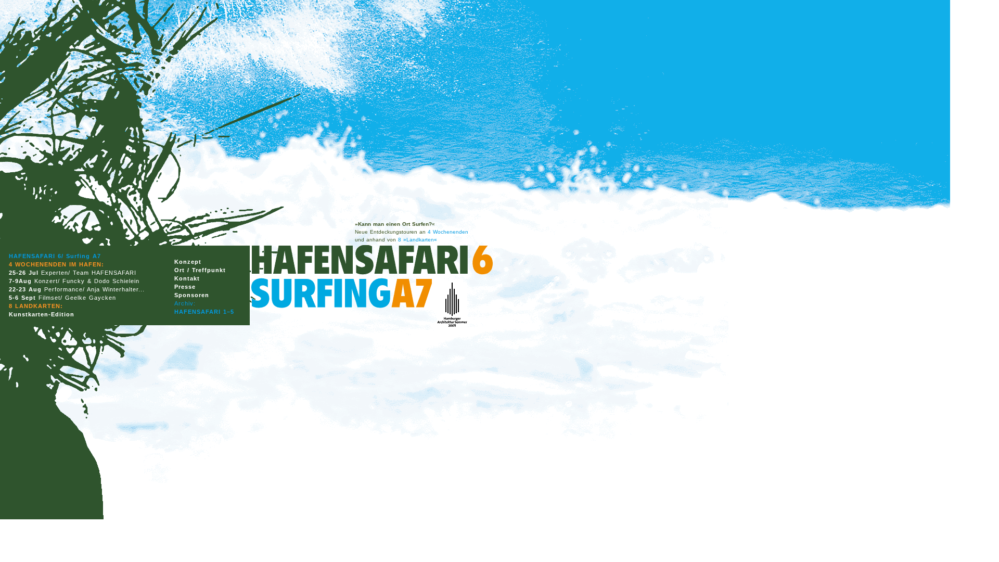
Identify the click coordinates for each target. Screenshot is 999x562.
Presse (185, 287)
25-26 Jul (24, 273)
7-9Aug (20, 281)
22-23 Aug (25, 289)
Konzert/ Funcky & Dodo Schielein (86, 281)
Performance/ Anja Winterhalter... (94, 289)
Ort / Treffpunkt (200, 270)
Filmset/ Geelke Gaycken (77, 298)
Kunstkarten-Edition (41, 314)
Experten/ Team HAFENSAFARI (87, 273)
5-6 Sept (22, 298)
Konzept (187, 262)
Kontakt (187, 278)
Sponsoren (191, 295)
